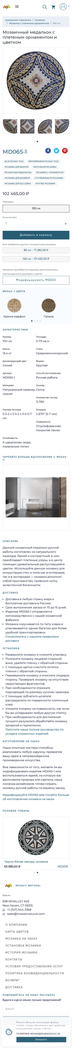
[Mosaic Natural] (7, 8)
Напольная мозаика (44, 167)
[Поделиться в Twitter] (56, 151)
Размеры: (8, 201)
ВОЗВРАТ (12, 980)
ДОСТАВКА (14, 987)
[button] (45, 6)
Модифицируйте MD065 (20, 795)
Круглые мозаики (45, 184)
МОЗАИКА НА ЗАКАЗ (21, 939)
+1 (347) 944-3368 (18, 909)
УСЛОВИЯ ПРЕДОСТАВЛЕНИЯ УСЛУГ (34, 966)
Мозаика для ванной (16, 167)
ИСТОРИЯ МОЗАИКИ (21, 952)
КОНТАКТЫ (13, 959)
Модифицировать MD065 (36, 280)
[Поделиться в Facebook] (48, 151)
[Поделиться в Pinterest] (65, 151)
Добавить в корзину (36, 235)
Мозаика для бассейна (18, 184)
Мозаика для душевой (17, 178)
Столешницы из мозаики (49, 178)
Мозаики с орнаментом (49, 173)
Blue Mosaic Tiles (14, 162)
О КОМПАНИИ (16, 925)
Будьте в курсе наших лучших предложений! (32, 1000)
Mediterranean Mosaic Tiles (43, 162)
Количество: (10, 217)
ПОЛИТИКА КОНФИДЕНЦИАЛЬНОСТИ (34, 973)
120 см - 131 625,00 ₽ (36, 259)
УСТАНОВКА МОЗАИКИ (23, 945)
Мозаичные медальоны (18, 173)
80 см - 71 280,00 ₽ (36, 250)
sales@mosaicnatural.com (25, 914)
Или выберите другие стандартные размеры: (29, 244)
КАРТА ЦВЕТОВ (17, 932)
